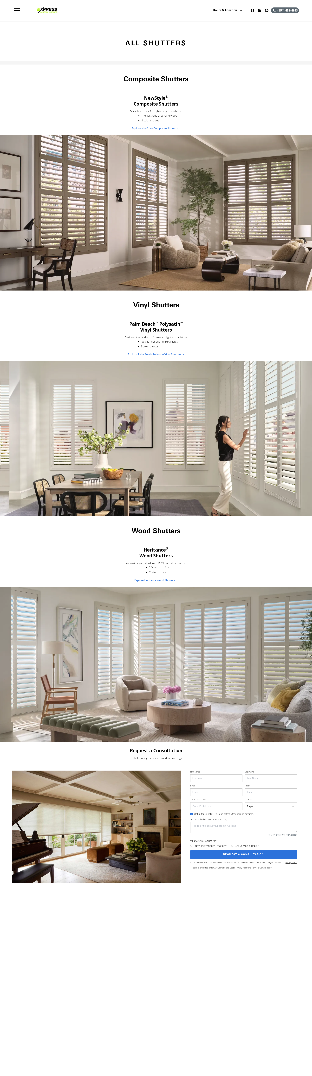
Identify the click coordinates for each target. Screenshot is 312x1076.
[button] (17, 10)
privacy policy (291, 862)
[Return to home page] (80, 10)
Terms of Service (259, 867)
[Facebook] (252, 10)
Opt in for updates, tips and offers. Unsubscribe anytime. (224, 813)
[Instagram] (259, 10)
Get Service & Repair (247, 846)
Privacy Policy (241, 867)
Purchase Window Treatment (210, 846)
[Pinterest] (267, 10)
